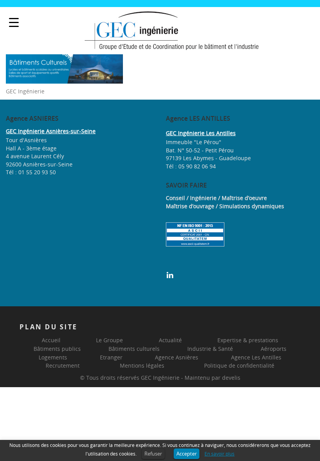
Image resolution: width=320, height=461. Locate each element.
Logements (53, 357)
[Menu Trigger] (14, 22)
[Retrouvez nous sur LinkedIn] (170, 274)
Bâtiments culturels (134, 348)
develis (231, 377)
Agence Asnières (176, 357)
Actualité (170, 340)
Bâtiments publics (57, 348)
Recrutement (63, 365)
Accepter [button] (186, 453)
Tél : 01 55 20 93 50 (31, 172)
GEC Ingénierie (160, 377)
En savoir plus (219, 454)
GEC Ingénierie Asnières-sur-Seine (51, 131)
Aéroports (273, 348)
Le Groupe (109, 340)
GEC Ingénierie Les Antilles (201, 133)
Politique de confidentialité (239, 365)
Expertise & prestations (247, 340)
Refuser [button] (153, 453)
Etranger (111, 357)
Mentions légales (142, 365)
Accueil (51, 340)
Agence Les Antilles (256, 357)
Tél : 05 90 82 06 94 (191, 166)
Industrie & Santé (210, 348)
